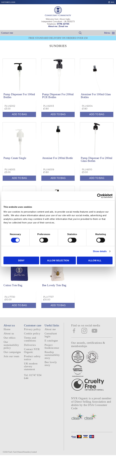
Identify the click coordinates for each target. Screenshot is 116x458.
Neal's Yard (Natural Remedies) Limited (22, 452)
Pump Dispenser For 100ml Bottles (19, 96)
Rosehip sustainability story (52, 355)
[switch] (43, 240)
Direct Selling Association (90, 401)
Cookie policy (32, 333)
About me (52, 26)
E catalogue (51, 340)
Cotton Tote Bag (12, 285)
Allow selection (58, 260)
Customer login (8, 2)
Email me (63, 26)
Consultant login (51, 335)
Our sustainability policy (11, 344)
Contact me (7, 32)
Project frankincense (52, 346)
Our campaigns (12, 352)
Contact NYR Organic (32, 351)
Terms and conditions (30, 339)
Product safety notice (32, 358)
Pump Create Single (14, 158)
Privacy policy (32, 329)
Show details (100, 251)
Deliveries (30, 344)
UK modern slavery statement (30, 366)
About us (9, 333)
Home (7, 329)
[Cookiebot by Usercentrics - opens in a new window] (99, 196)
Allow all (94, 260)
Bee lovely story (51, 364)
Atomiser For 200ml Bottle (57, 158)
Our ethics (10, 337)
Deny (21, 260)
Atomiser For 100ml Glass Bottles (96, 96)
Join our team (11, 356)
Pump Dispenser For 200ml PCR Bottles (58, 96)
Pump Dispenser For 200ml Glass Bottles (96, 159)
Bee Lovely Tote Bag (54, 285)
